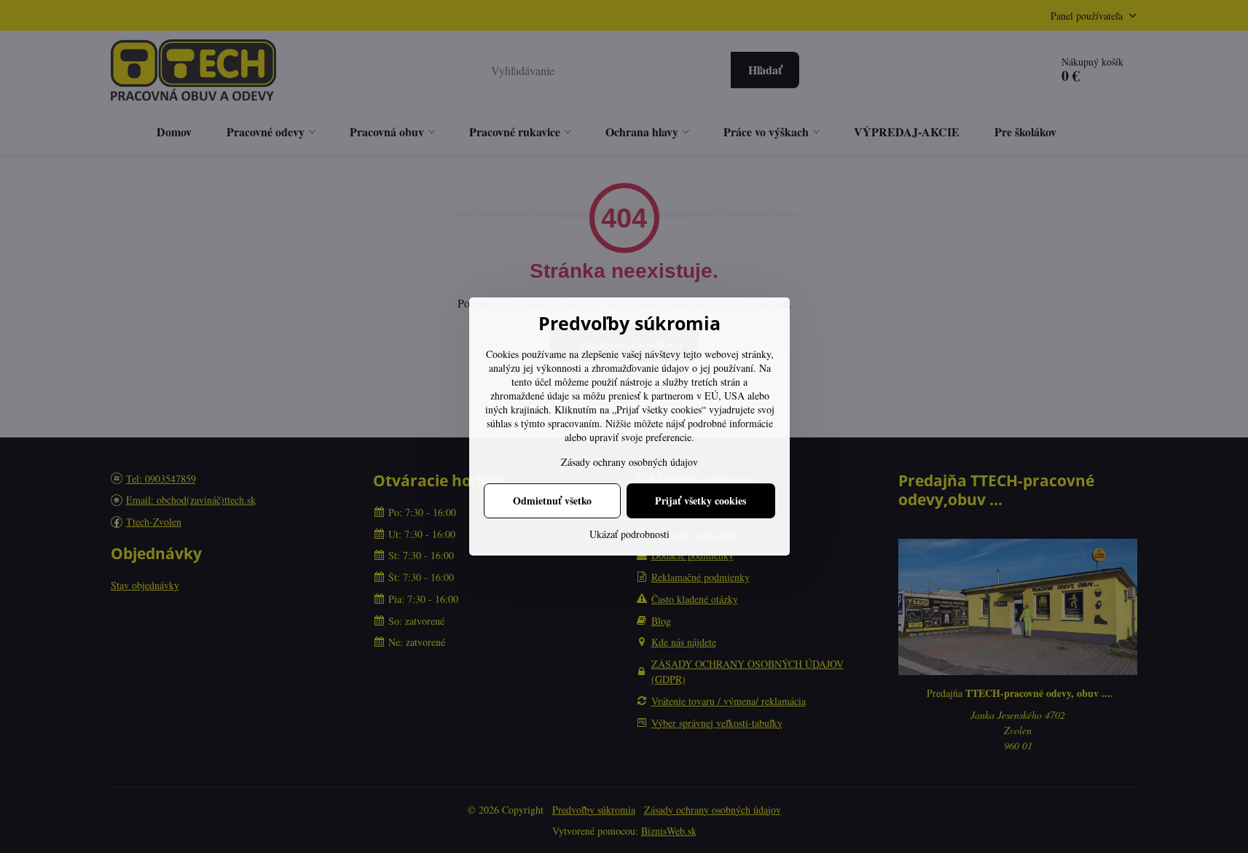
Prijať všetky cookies (700, 500)
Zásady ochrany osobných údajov (629, 462)
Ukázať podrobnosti (629, 534)
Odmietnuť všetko (552, 500)
